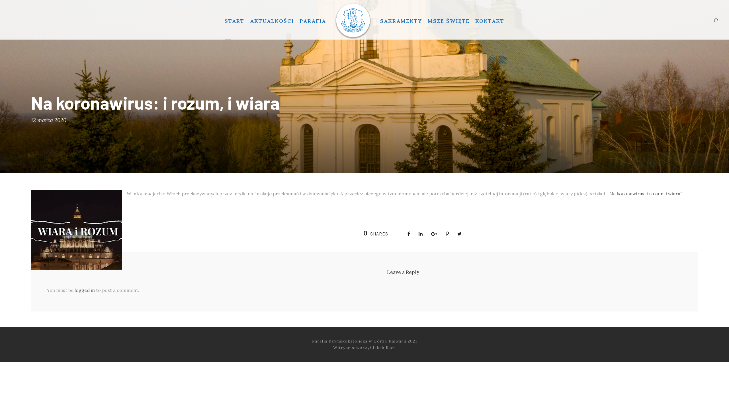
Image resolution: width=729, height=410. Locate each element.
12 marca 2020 (48, 120)
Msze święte (449, 21)
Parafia (313, 21)
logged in (85, 290)
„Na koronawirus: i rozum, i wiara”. (645, 193)
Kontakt (489, 21)
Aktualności (272, 21)
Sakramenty (401, 21)
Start (234, 21)
